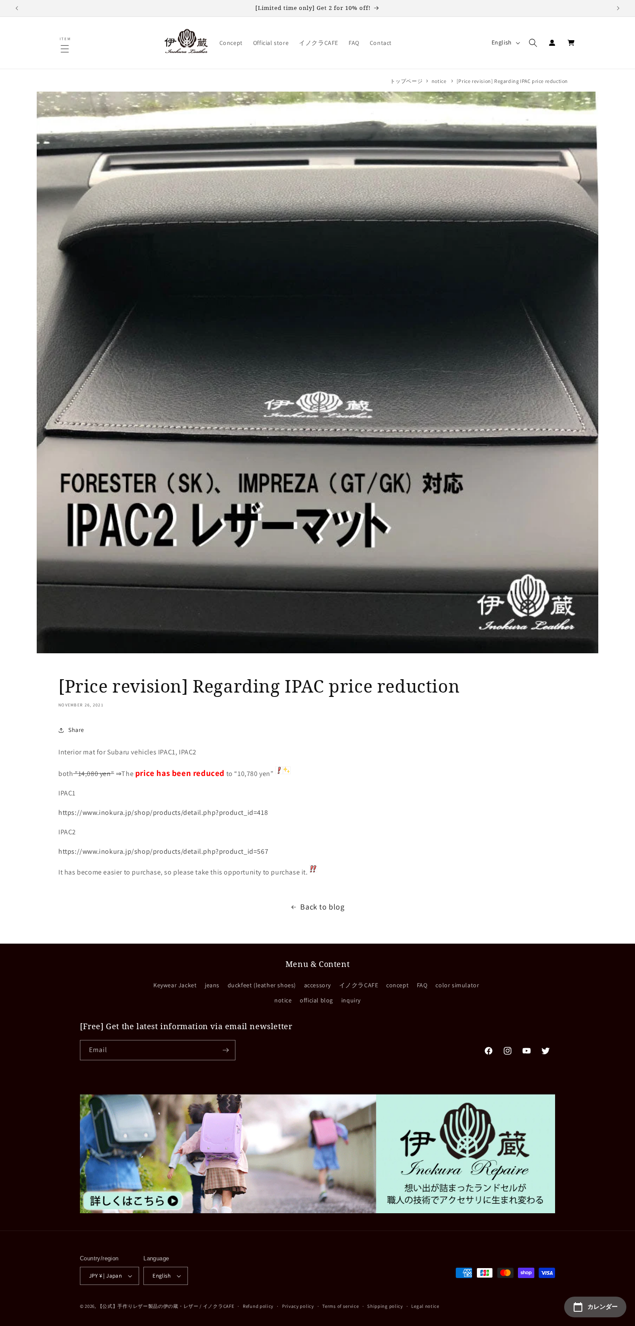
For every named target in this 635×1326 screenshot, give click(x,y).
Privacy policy (298, 1306)
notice (439, 81)
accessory (317, 985)
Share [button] (76, 730)
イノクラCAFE (358, 985)
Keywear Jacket (175, 985)
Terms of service (340, 1306)
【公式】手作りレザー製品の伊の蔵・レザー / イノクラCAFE (166, 1306)
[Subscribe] (225, 1050)
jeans (212, 985)
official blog (316, 1000)
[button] (65, 48)
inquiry (351, 1000)
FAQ (422, 985)
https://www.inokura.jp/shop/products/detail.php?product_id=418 (163, 812)
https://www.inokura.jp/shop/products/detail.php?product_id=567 (163, 851)
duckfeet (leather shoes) (262, 985)
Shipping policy (385, 1306)
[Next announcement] (618, 8)
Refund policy (258, 1306)
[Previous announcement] (16, 8)
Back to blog (322, 907)
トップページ (406, 81)
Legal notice (425, 1306)
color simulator (457, 985)
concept (397, 985)
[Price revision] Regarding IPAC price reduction (512, 81)
